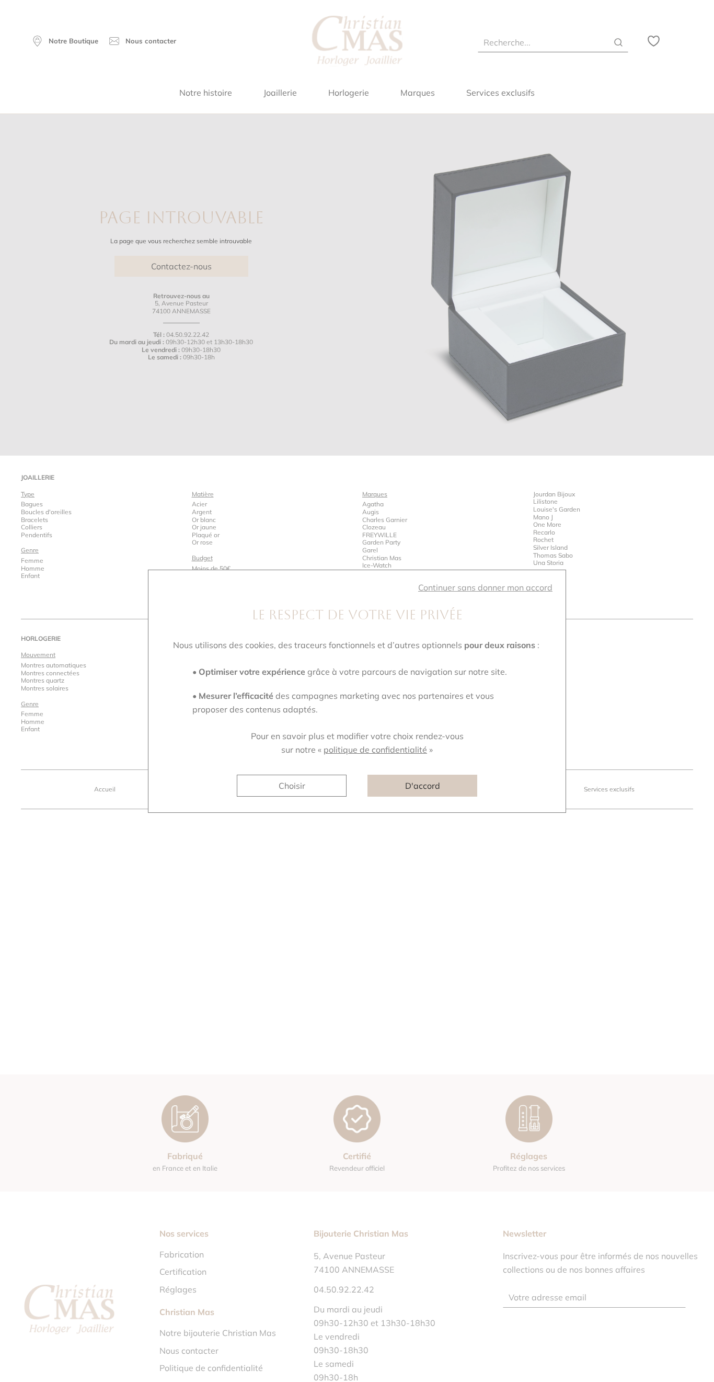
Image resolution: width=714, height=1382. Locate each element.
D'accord (422, 785)
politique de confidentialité (375, 749)
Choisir (292, 785)
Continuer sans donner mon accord (485, 587)
